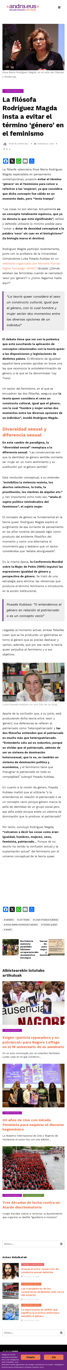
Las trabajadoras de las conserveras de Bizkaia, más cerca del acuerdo (42, 1291)
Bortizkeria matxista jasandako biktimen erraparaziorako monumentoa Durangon (23, 951)
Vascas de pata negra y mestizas (43, 950)
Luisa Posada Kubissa (46, 920)
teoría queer (50, 925)
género (10, 920)
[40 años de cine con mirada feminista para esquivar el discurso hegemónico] (33, 1085)
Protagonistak (33, 1195)
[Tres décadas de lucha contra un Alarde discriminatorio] (33, 1168)
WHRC (9, 929)
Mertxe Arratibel (19, 144)
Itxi (54, 1357)
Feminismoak (13, 91)
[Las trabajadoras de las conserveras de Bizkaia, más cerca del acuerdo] (10, 1291)
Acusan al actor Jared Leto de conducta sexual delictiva (40, 1271)
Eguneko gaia (31, 1284)
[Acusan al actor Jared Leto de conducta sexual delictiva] (10, 1271)
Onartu (30, 1357)
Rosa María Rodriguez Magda (22, 925)
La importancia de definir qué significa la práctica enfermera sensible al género (40, 1313)
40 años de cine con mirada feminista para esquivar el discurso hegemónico (33, 1124)
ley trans (24, 920)
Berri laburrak (33, 1264)
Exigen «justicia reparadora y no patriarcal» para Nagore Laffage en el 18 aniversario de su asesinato (33, 1042)
